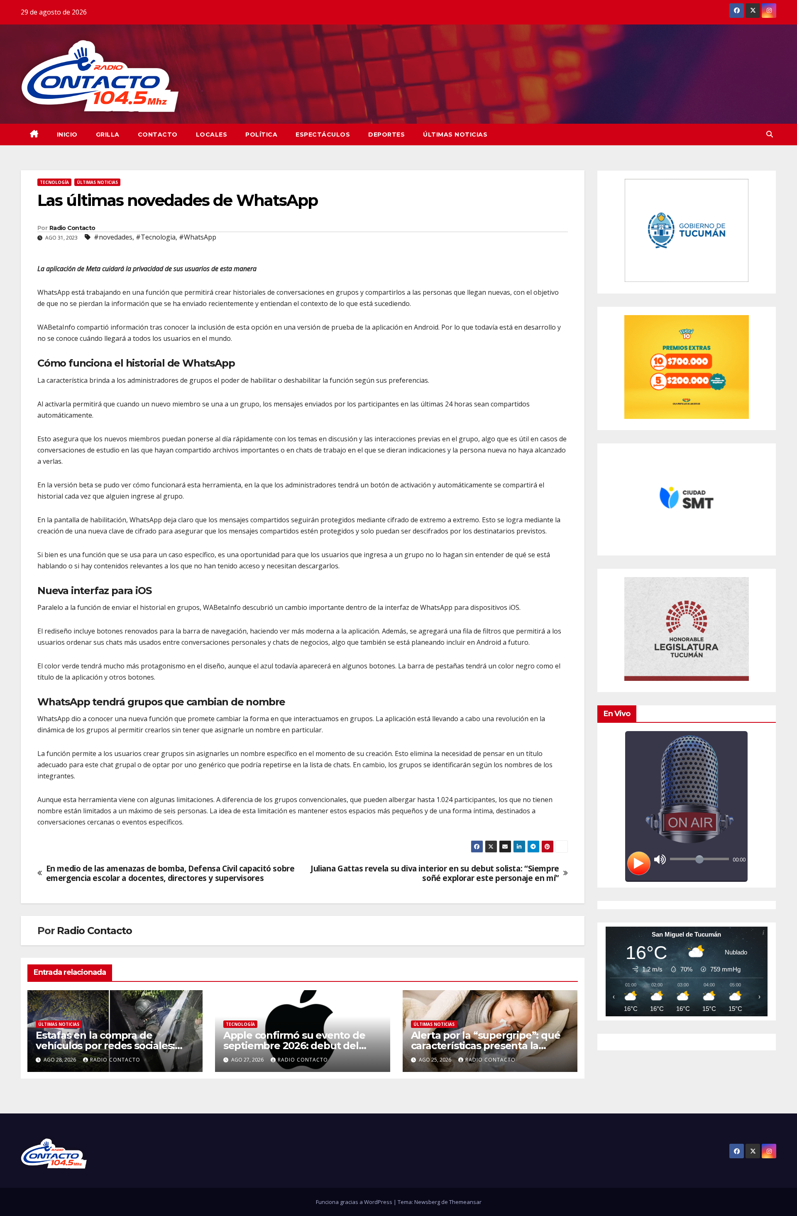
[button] (769, 134)
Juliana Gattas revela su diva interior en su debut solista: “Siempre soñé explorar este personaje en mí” (434, 873)
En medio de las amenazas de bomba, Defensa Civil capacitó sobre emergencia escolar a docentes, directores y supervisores (170, 873)
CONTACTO (158, 134)
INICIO (67, 134)
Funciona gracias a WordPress (355, 1202)
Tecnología (54, 182)
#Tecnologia (156, 237)
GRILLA (108, 134)
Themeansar (465, 1202)
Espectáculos (323, 134)
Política (261, 134)
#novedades (113, 237)
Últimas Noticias (455, 134)
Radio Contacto (72, 228)
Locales (211, 134)
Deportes (386, 134)
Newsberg (427, 1202)
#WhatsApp (197, 237)
